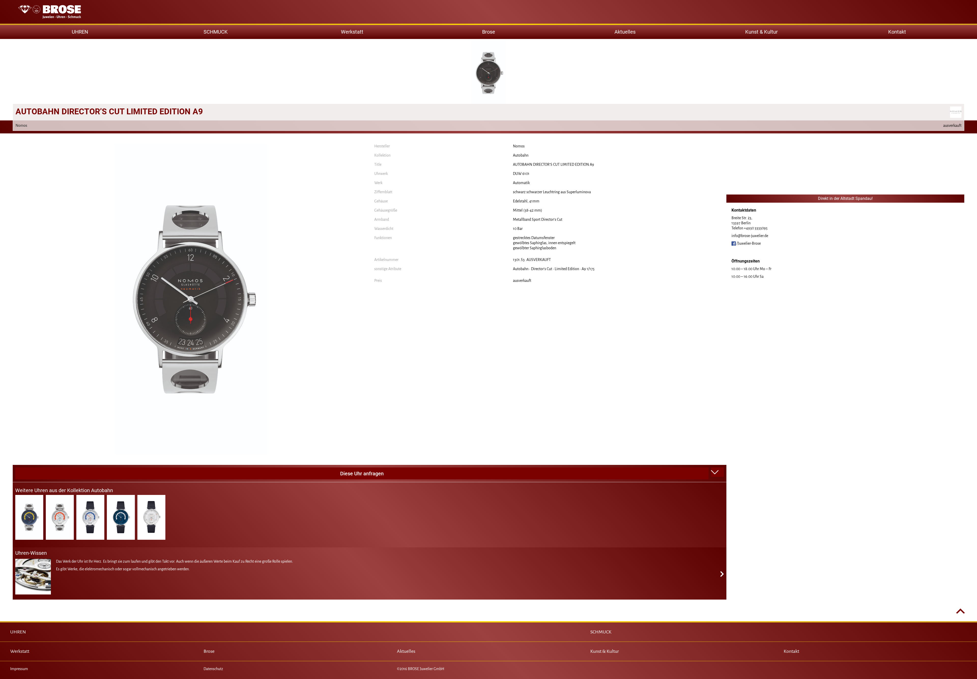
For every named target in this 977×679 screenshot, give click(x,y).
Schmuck (216, 32)
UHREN (18, 631)
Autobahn (520, 155)
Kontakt (897, 32)
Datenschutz (213, 669)
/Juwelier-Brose (748, 243)
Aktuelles (625, 32)
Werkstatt (352, 32)
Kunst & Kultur (761, 32)
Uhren (80, 32)
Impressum (19, 669)
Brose (488, 32)
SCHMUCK (600, 631)
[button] (717, 472)
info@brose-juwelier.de (749, 236)
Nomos (519, 146)
